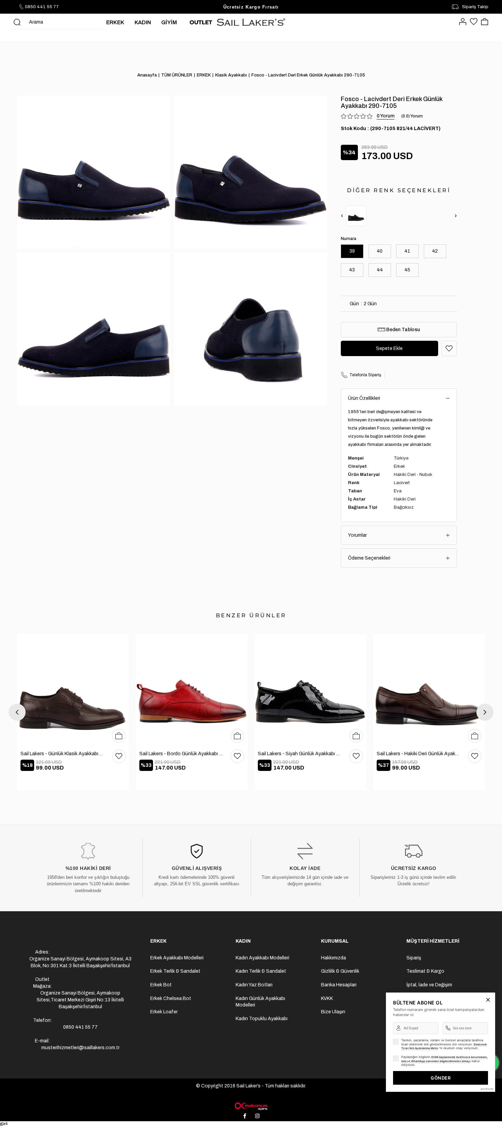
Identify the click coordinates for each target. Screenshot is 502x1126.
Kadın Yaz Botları (254, 984)
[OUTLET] (200, 22)
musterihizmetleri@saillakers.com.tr (80, 1047)
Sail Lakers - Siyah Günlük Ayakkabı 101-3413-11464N (300, 753)
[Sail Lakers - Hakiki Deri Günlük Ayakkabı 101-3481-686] (429, 690)
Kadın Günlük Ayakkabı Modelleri (260, 1002)
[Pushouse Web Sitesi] (486, 1089)
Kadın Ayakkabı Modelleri (262, 957)
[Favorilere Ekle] (449, 348)
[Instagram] (257, 1115)
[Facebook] (244, 1115)
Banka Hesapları (339, 984)
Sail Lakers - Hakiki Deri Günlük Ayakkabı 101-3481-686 (419, 753)
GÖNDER (440, 1078)
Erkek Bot (161, 984)
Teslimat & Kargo (425, 971)
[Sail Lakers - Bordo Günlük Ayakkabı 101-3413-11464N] (192, 690)
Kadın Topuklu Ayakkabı (262, 1018)
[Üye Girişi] (462, 22)
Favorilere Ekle (118, 756)
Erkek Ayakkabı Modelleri (177, 957)
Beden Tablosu (402, 329)
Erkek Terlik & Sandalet (175, 971)
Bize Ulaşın (333, 1011)
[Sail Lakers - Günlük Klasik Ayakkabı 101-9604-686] (73, 690)
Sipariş (413, 957)
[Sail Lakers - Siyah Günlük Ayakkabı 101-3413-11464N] (310, 690)
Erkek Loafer (164, 1011)
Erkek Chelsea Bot (170, 998)
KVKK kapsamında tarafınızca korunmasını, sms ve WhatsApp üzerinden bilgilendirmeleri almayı (444, 1059)
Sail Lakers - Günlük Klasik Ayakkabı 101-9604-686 (62, 753)
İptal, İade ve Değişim (429, 984)
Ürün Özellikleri (364, 398)
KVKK (327, 998)
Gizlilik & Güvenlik (340, 971)
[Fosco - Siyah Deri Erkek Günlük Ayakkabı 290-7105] (356, 216)
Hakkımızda (333, 957)
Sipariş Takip (475, 6)
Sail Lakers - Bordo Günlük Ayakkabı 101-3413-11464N (181, 753)
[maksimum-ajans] (251, 1106)
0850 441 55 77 (42, 6)
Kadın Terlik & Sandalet (261, 971)
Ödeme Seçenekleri (369, 558)
